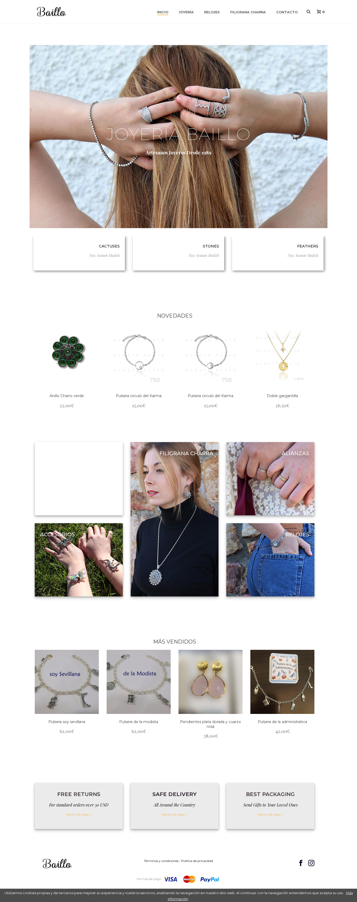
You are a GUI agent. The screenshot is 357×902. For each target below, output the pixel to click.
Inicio (162, 12)
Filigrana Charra (248, 12)
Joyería (186, 12)
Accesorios (57, 534)
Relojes (212, 12)
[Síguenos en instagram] (311, 863)
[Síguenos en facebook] (301, 863)
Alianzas (295, 453)
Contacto (287, 12)
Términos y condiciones (161, 861)
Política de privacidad (197, 861)
